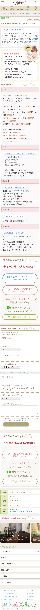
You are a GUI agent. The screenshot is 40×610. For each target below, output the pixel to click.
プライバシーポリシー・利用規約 (11, 600)
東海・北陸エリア (7, 564)
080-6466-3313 (21, 290)
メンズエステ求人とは (10, 596)
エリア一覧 (30, 591)
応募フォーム (6, 606)
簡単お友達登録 (21, 317)
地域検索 (20, 10)
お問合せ (30, 593)
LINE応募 (26, 606)
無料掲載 (30, 600)
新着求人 (28, 10)
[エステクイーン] (20, 3)
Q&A (36, 10)
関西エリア (5, 570)
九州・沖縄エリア (7, 582)
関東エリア (5, 557)
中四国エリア (5, 576)
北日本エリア (5, 551)
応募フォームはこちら (21, 278)
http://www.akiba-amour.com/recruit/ (21, 511)
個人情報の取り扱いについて (21, 420)
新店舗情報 (10, 593)
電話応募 (16, 606)
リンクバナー (30, 596)
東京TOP (4, 10)
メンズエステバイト (10, 591)
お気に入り (12, 10)
